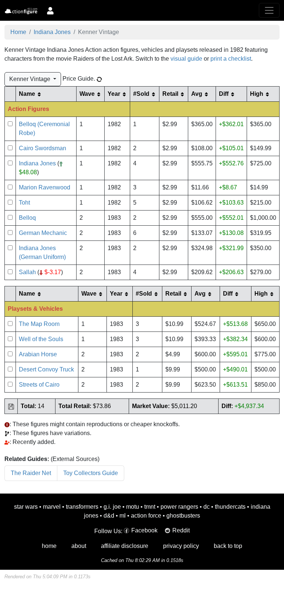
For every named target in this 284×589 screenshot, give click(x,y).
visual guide (186, 58)
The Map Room (39, 324)
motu (132, 507)
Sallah (27, 272)
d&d (109, 515)
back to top (228, 546)
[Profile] (50, 10)
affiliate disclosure (124, 546)
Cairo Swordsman (42, 148)
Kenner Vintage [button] (30, 79)
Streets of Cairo (39, 384)
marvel (52, 507)
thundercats (230, 507)
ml (122, 515)
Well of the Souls (41, 339)
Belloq (27, 218)
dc (206, 507)
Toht (24, 202)
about (78, 546)
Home (18, 32)
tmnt (149, 507)
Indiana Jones (52, 32)
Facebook (144, 530)
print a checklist (230, 58)
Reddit (181, 530)
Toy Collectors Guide (90, 473)
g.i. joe (112, 507)
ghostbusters (183, 515)
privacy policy (181, 546)
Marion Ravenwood (44, 187)
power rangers (179, 507)
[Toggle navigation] (269, 10)
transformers (82, 507)
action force (146, 515)
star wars (26, 507)
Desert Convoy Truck (46, 369)
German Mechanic (43, 233)
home (49, 546)
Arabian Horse (38, 354)
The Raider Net (31, 473)
